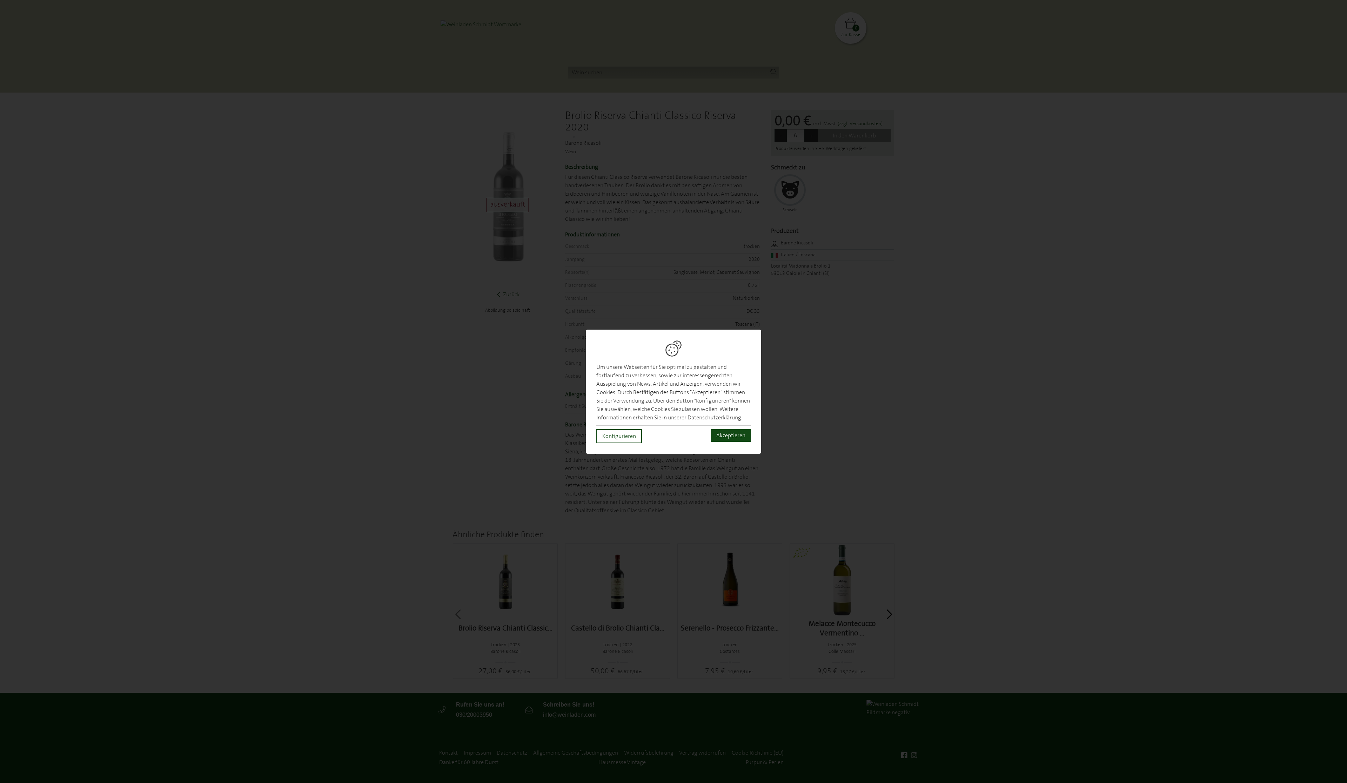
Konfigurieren (619, 436)
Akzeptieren (730, 435)
